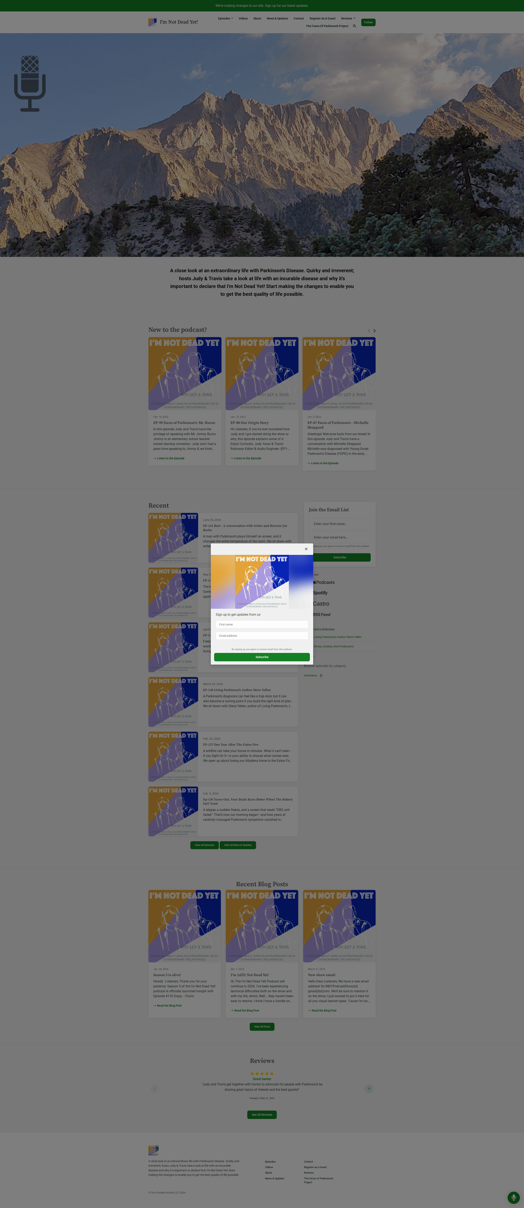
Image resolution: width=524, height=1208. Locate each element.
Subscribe (262, 657)
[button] (306, 549)
